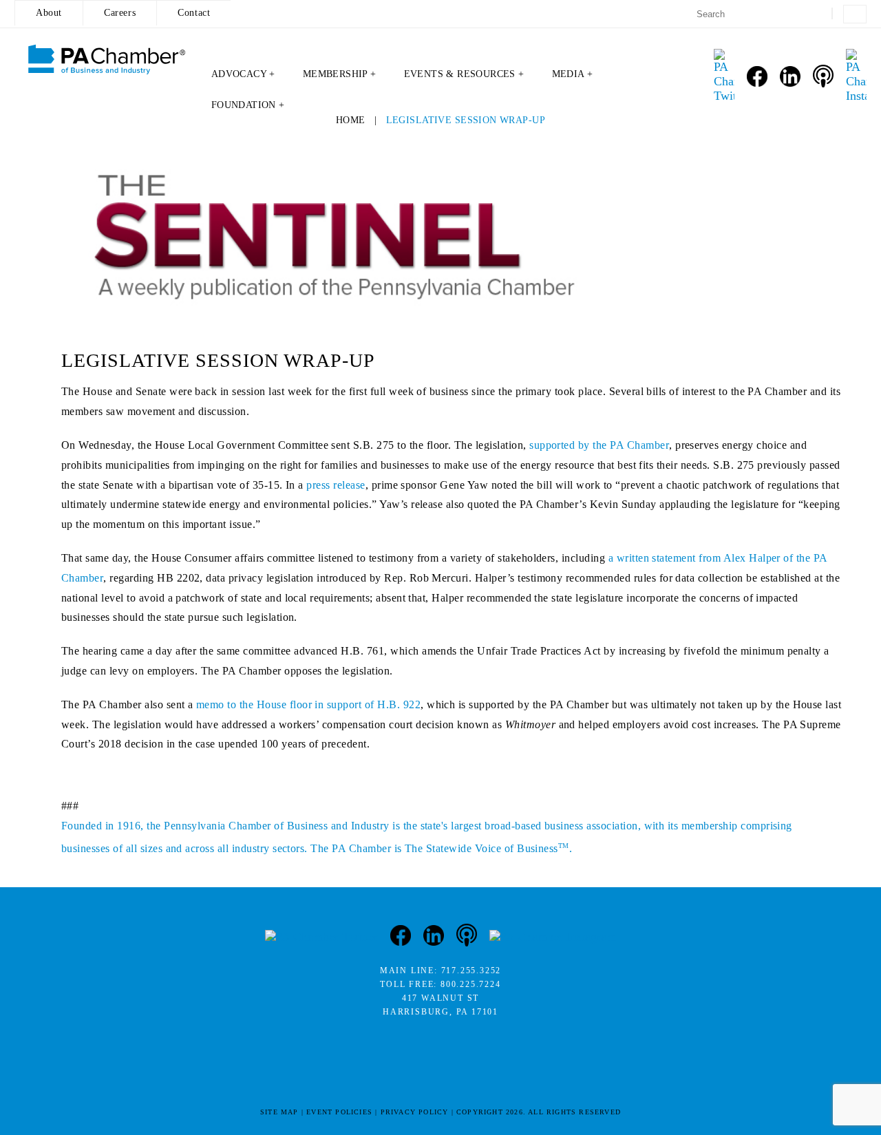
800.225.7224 (470, 984)
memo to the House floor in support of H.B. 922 (308, 704)
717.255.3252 (471, 970)
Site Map (279, 1112)
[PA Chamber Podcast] (823, 76)
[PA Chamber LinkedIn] (790, 76)
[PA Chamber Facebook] (757, 76)
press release (335, 485)
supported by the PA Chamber (599, 445)
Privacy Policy (415, 1112)
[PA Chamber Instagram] (856, 76)
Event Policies (339, 1112)
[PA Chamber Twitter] (724, 76)
